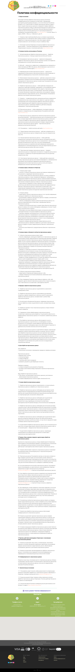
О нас (33, 5)
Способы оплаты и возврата (43, 658)
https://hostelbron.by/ (42, 32)
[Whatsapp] (51, 6)
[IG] (55, 6)
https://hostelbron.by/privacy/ (34, 585)
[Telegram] (48, 6)
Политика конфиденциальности (59, 658)
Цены (36, 5)
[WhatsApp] (10, 662)
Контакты (41, 5)
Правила (24, 661)
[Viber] (53, 6)
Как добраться (41, 660)
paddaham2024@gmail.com (24, 470)
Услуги (24, 658)
